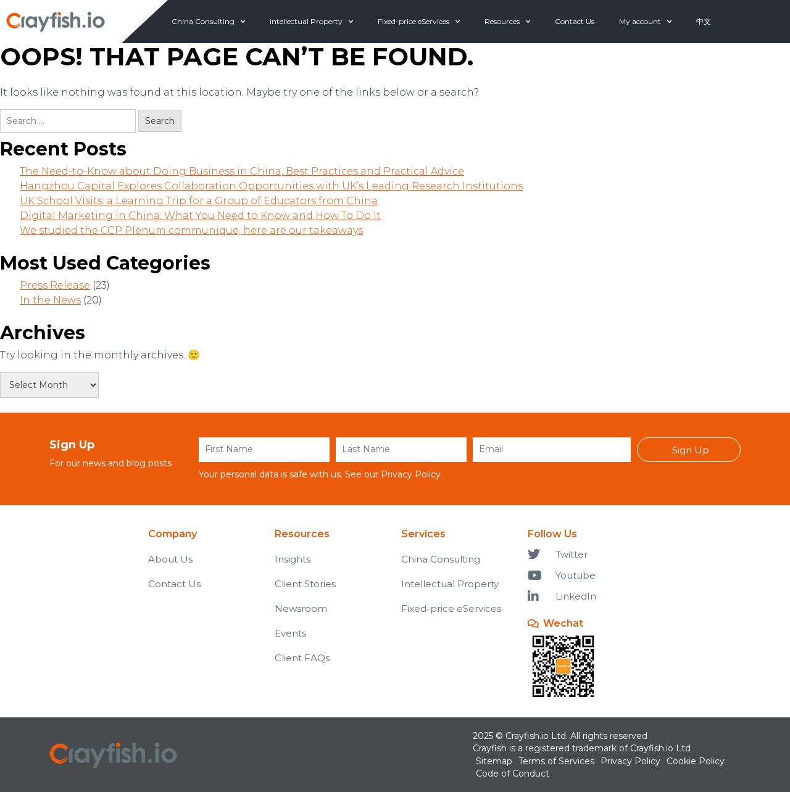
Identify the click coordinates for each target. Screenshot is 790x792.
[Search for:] (68, 121)
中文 (703, 21)
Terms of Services (556, 761)
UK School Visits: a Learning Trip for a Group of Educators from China (199, 201)
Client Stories (305, 584)
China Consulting (203, 21)
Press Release (55, 285)
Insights (292, 559)
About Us (170, 559)
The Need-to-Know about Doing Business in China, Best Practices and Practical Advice (242, 171)
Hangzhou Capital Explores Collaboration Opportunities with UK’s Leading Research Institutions (271, 186)
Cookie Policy (696, 761)
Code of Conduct (512, 773)
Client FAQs (302, 658)
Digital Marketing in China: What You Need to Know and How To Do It (200, 215)
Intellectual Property (306, 21)
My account (640, 21)
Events (290, 633)
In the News (50, 300)
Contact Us (574, 21)
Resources (502, 21)
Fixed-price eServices (413, 21)
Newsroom (301, 608)
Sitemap (494, 761)
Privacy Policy (411, 474)
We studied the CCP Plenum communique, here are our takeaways (191, 230)
